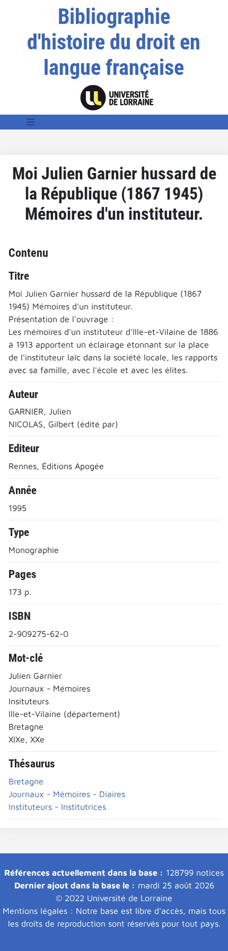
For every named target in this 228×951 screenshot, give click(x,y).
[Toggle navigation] (30, 122)
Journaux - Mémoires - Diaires (66, 794)
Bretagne (25, 781)
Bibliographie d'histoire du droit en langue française (113, 42)
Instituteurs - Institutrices (57, 806)
